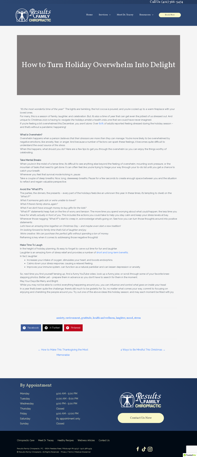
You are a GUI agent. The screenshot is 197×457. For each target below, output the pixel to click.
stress (137, 318)
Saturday (25, 418)
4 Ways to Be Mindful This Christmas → (143, 349)
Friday (23, 413)
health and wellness (104, 318)
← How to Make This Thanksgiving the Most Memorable (63, 350)
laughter (120, 318)
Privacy (64, 452)
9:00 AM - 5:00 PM (66, 393)
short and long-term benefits (112, 252)
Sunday (24, 423)
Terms (70, 452)
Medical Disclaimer (83, 452)
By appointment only (68, 418)
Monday (24, 393)
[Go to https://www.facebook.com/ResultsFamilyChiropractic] (137, 449)
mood (130, 318)
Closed (60, 408)
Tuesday (25, 398)
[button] (141, 418)
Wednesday (27, 403)
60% (101, 123)
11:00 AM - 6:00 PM (67, 398)
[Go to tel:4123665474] (140, 2)
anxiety (60, 318)
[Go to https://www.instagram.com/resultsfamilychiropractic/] (150, 449)
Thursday (25, 408)
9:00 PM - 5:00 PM (66, 403)
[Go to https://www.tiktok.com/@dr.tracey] (144, 449)
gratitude (86, 318)
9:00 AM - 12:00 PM (67, 413)
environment (73, 318)
